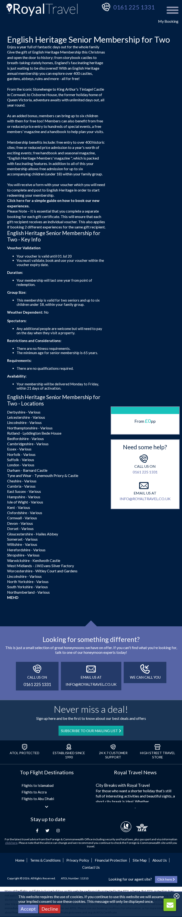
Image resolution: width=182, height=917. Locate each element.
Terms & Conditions (45, 860)
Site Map (140, 860)
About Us (159, 860)
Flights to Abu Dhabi (38, 799)
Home (19, 860)
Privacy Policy (77, 860)
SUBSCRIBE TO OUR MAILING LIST (89, 731)
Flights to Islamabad (38, 785)
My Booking (168, 21)
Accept (28, 909)
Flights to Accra (34, 792)
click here (11, 843)
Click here (15, 200)
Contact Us (91, 867)
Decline (49, 909)
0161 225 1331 (134, 7)
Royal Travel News (135, 772)
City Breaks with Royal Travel (123, 785)
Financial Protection (111, 860)
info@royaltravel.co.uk (145, 498)
